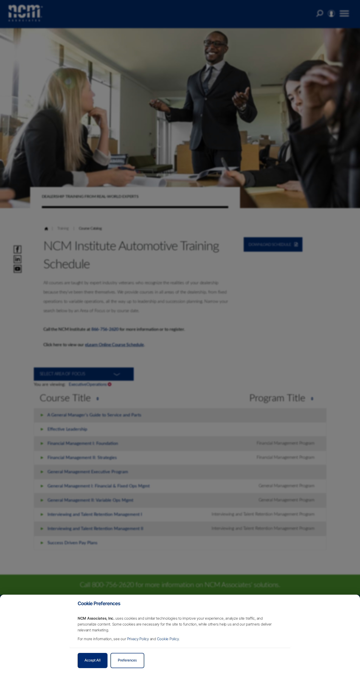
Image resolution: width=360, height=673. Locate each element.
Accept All (92, 660)
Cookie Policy (168, 639)
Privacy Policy (138, 639)
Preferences (127, 660)
